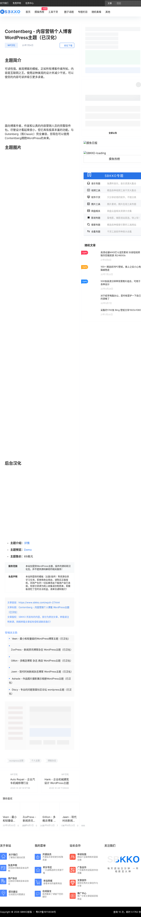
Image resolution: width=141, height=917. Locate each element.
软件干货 (113, 197)
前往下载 (68, 45)
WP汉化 (11, 45)
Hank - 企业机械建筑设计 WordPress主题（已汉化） (56, 783)
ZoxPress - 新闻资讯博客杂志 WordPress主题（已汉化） (42, 649)
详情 (27, 543)
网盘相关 (111, 211)
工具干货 (53, 11)
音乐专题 (113, 183)
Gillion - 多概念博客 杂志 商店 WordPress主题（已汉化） (42, 660)
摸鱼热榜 (114, 159)
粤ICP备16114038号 (46, 911)
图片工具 (113, 204)
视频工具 (113, 190)
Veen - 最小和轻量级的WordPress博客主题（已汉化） (41, 638)
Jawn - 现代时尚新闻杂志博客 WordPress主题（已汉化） (42, 671)
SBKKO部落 (25, 911)
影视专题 (116, 217)
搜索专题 (113, 224)
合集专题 (111, 231)
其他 (107, 11)
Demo (28, 549)
